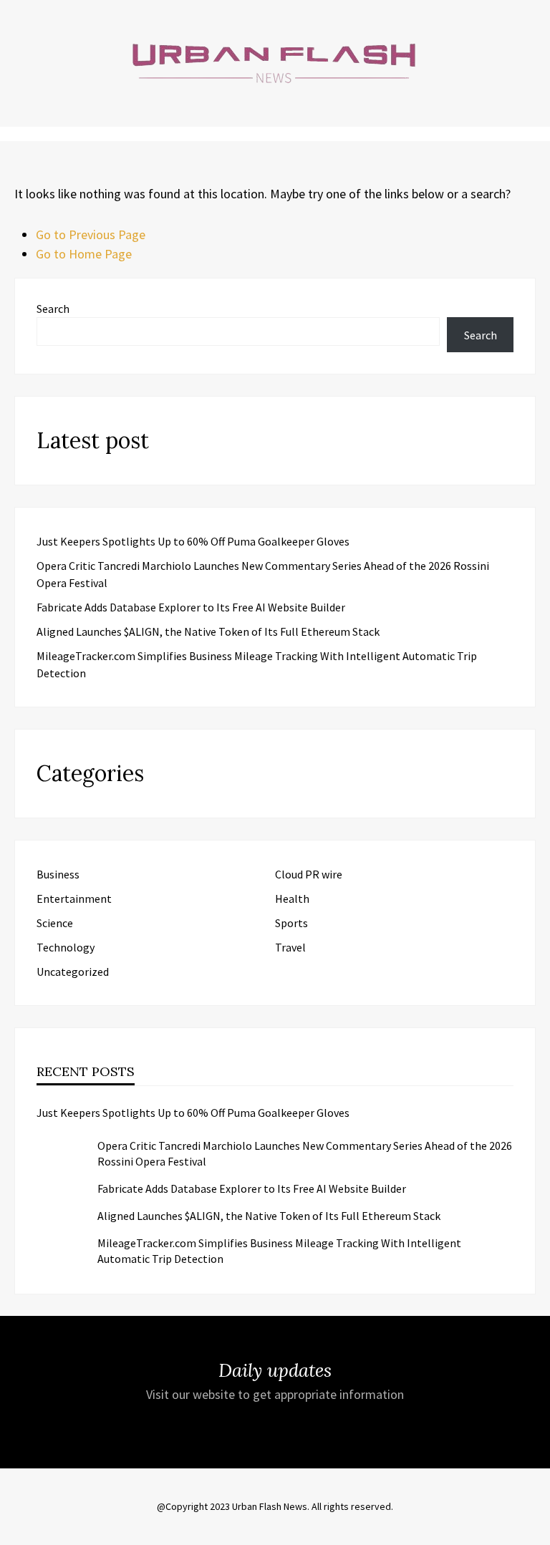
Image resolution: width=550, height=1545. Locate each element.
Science (55, 923)
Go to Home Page (84, 254)
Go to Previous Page (90, 234)
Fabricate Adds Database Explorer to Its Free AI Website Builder (191, 607)
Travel (290, 947)
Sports (291, 923)
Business (58, 874)
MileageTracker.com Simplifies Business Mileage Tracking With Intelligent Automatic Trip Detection (279, 1251)
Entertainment (74, 898)
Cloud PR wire (308, 874)
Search (53, 308)
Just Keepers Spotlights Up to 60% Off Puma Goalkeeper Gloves (193, 541)
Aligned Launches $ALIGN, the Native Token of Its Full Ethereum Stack (208, 631)
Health (292, 898)
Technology (66, 947)
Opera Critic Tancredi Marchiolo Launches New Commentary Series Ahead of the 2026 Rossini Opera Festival (304, 1153)
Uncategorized (73, 971)
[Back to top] (535, 1530)
